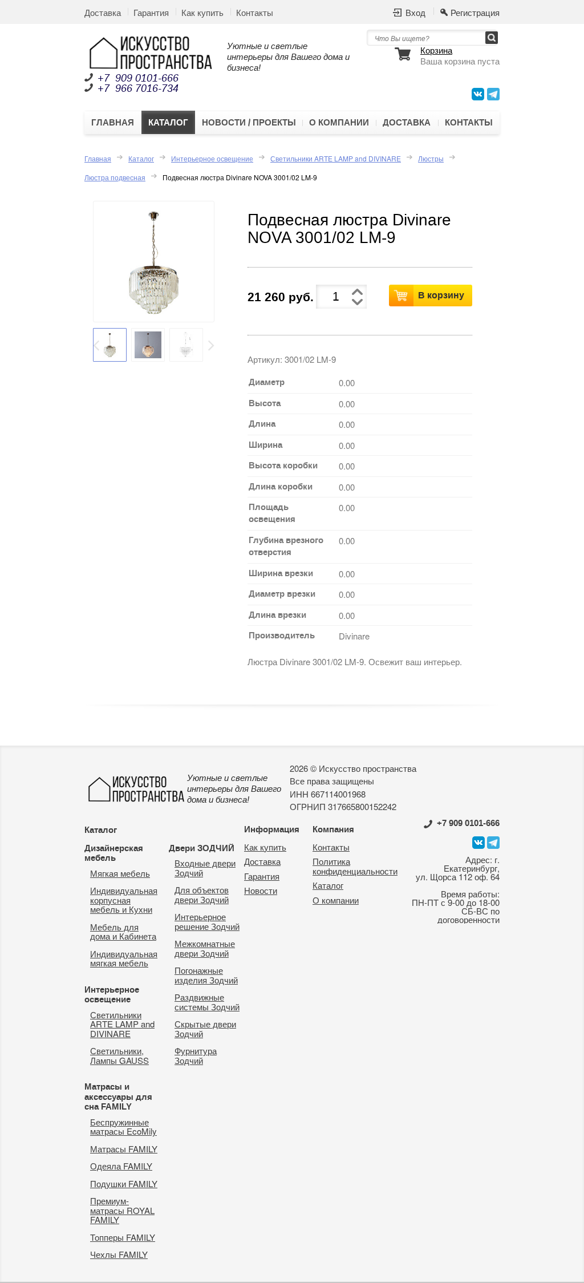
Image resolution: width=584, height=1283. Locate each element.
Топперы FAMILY (122, 1237)
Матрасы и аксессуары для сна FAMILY (118, 1096)
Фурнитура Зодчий (196, 1055)
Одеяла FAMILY (121, 1166)
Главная (112, 122)
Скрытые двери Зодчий (205, 1028)
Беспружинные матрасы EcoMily (123, 1127)
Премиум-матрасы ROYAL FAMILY (122, 1210)
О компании (339, 122)
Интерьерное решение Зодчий (207, 921)
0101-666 (468, 823)
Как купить (202, 12)
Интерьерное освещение (212, 158)
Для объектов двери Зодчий (202, 894)
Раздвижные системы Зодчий (207, 1002)
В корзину (441, 295)
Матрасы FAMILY (123, 1149)
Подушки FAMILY (123, 1183)
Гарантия (151, 12)
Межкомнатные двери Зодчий (205, 948)
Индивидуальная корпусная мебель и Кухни (123, 899)
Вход (415, 12)
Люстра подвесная (114, 177)
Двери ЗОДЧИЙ (201, 848)
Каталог (168, 122)
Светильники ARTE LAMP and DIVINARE (335, 158)
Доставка (102, 12)
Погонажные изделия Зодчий (206, 975)
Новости (260, 890)
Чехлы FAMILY (119, 1254)
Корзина (436, 51)
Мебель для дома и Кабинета (123, 931)
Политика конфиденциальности (355, 866)
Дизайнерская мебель (113, 853)
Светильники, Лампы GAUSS (119, 1055)
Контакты (254, 12)
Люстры (431, 158)
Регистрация (475, 12)
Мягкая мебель (120, 873)
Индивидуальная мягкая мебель (123, 958)
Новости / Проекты (249, 122)
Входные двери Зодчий (205, 868)
